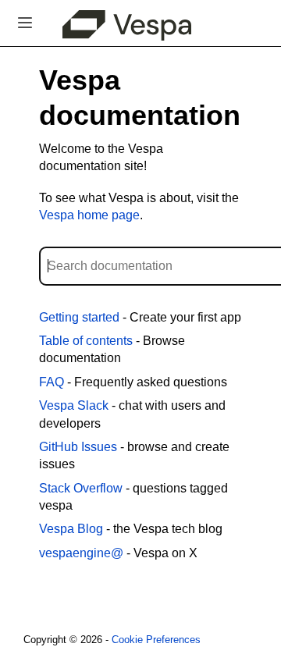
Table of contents (86, 340)
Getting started (79, 317)
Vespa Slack (73, 405)
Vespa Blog (71, 528)
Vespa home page (89, 215)
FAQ (51, 382)
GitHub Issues (78, 446)
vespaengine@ (81, 553)
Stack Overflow (81, 488)
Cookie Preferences (156, 639)
